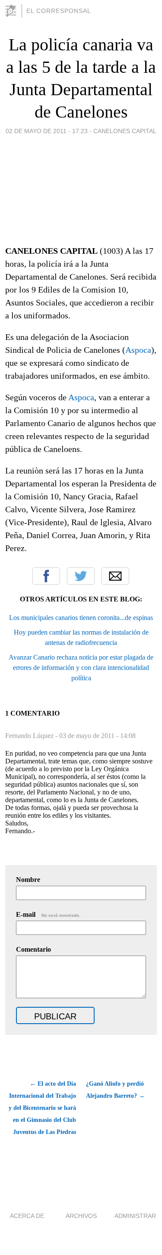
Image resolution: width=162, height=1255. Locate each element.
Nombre (28, 879)
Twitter (81, 576)
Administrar (135, 1215)
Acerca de (27, 1215)
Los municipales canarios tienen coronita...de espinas (81, 617)
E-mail (48, 914)
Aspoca (138, 350)
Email (115, 576)
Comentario (33, 949)
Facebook (46, 576)
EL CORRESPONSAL (58, 10)
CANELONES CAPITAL (124, 131)
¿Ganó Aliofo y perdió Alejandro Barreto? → (115, 1090)
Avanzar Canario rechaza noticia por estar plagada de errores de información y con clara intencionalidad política (81, 668)
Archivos (81, 1215)
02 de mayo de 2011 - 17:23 (47, 131)
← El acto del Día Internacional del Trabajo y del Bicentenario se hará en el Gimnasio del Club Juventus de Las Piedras (42, 1108)
